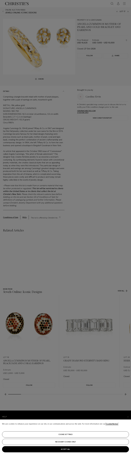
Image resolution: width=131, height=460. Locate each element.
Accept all (65, 449)
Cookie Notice (112, 424)
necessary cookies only (65, 442)
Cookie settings (65, 434)
